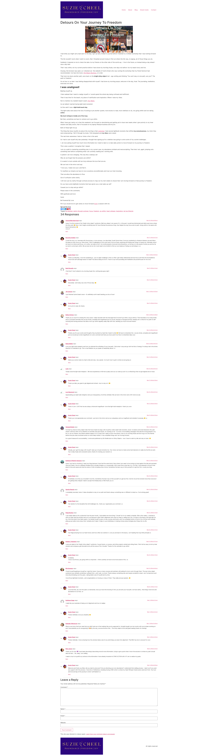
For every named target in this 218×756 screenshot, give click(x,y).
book (96, 204)
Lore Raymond (70, 392)
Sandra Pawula (70, 489)
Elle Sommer (69, 568)
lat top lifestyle (128, 211)
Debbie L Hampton (71, 541)
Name (62, 709)
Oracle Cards (144, 10)
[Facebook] (61, 209)
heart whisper (111, 211)
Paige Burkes (69, 512)
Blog (136, 10)
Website (63, 722)
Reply (67, 231)
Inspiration (119, 211)
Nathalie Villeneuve (71, 623)
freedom (96, 211)
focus (91, 211)
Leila (67, 368)
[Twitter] (63, 209)
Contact (153, 10)
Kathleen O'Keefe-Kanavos (74, 460)
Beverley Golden (71, 237)
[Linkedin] (65, 209)
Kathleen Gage (70, 600)
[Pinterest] (67, 209)
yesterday (101, 131)
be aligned (69, 211)
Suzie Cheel (71, 255)
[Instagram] (70, 209)
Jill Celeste (69, 291)
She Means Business (89, 73)
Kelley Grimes (70, 315)
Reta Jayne (69, 648)
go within (103, 211)
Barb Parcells (69, 268)
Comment (64, 687)
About (130, 10)
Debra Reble (69, 343)
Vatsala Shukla (70, 427)
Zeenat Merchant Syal (72, 220)
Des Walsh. (91, 101)
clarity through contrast (80, 211)
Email (62, 715)
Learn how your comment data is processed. (100, 734)
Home (124, 10)
